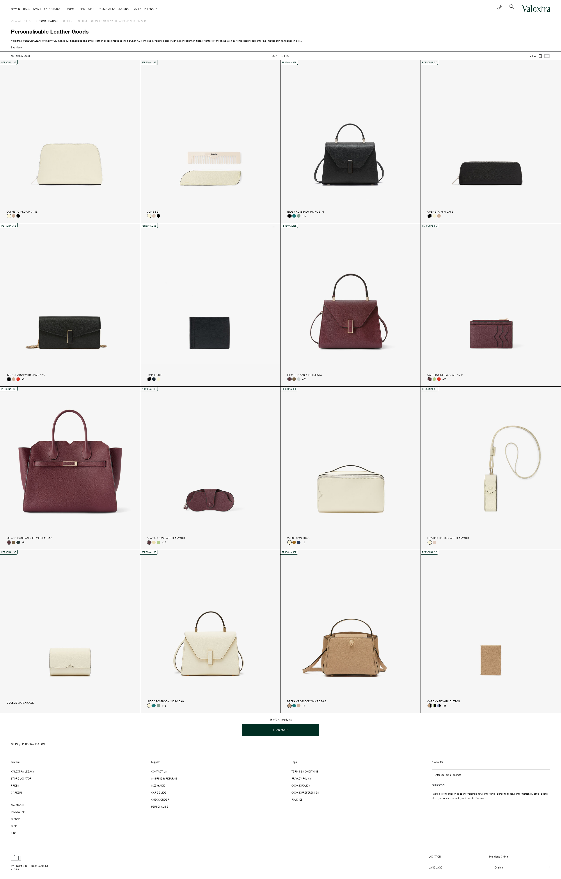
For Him (82, 21)
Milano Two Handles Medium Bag (29, 538)
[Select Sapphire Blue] (298, 542)
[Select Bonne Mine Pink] (154, 216)
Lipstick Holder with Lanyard (448, 538)
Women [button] (71, 9)
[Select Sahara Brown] (13, 216)
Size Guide (158, 785)
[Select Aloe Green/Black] (434, 705)
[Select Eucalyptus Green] (298, 216)
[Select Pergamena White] (9, 216)
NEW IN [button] (15, 9)
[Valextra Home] (536, 8)
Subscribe (440, 785)
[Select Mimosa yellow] (154, 542)
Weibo (15, 826)
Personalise (106, 9)
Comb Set (153, 211)
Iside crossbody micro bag (305, 211)
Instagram (18, 812)
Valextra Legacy (22, 771)
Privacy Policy (301, 778)
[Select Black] (18, 216)
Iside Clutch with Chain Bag (26, 374)
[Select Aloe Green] (434, 379)
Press (15, 785)
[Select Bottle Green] (294, 216)
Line (13, 833)
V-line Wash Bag (298, 538)
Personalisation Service (40, 41)
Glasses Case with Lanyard (166, 538)
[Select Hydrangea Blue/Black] (439, 705)
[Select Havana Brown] (294, 542)
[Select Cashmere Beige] (289, 705)
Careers (17, 792)
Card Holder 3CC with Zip (445, 374)
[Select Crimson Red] (18, 379)
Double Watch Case (20, 702)
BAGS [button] (26, 9)
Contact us (159, 771)
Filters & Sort (20, 56)
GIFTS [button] (91, 9)
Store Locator (21, 778)
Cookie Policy (300, 785)
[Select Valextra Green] (18, 542)
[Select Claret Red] (289, 379)
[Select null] (294, 379)
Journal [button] (124, 9)
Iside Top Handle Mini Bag (304, 374)
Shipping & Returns (164, 778)
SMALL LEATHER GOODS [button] (48, 9)
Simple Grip (154, 374)
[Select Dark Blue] (154, 379)
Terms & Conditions (304, 771)
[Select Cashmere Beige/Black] (429, 705)
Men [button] (82, 9)
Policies (296, 799)
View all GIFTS (20, 21)
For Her (67, 21)
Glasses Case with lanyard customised (118, 21)
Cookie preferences (305, 792)
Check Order (160, 799)
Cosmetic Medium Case (22, 211)
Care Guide (158, 792)
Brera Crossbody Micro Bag (306, 701)
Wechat (16, 819)
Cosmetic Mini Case (440, 211)
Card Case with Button (443, 701)
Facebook (17, 805)
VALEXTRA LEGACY (145, 9)
